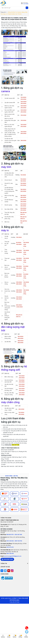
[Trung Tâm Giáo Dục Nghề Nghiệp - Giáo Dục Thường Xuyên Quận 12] (14, 493)
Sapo (18, 602)
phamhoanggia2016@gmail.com (12, 556)
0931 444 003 (10, 541)
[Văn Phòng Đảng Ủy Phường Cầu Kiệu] (14, 509)
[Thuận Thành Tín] (5, 509)
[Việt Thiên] (5, 504)
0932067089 (8, 559)
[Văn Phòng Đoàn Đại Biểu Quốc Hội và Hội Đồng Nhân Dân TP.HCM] (5, 493)
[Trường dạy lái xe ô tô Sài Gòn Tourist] (24, 504)
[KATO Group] (14, 499)
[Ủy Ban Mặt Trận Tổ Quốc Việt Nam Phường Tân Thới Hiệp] (24, 509)
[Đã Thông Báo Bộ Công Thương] (7, 578)
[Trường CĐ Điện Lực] (24, 493)
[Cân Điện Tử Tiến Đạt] (24, 499)
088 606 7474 (10, 534)
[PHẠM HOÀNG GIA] (7, 3)
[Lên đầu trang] (26, 624)
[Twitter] (5, 570)
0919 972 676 (10, 547)
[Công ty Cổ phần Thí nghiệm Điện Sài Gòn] (5, 499)
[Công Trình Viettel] (14, 504)
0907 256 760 (18, 541)
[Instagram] (12, 570)
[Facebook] (2, 570)
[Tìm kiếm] (27, 8)
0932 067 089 (18, 534)
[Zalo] (26, 631)
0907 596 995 (10, 553)
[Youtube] (8, 570)
